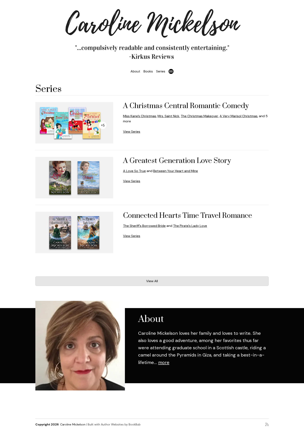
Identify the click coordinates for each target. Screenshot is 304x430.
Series (160, 71)
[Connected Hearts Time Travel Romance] (74, 232)
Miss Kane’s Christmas (139, 116)
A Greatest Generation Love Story (177, 160)
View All (152, 281)
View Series (131, 131)
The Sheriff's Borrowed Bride (144, 226)
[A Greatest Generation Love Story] (74, 177)
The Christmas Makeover (199, 116)
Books (148, 71)
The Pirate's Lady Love (190, 226)
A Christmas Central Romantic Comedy (186, 106)
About (135, 71)
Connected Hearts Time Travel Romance (187, 215)
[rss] (267, 424)
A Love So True (134, 171)
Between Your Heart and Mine (175, 171)
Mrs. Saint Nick (168, 116)
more (163, 362)
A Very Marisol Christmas (238, 116)
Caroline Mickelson (72, 424)
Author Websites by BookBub (121, 424)
